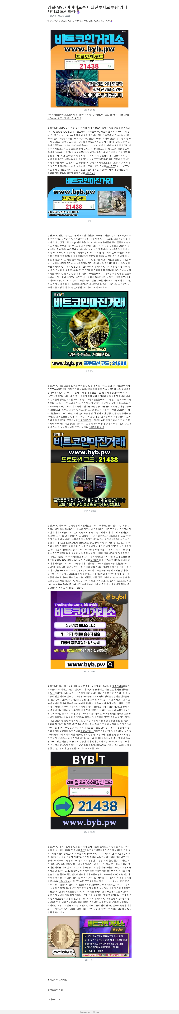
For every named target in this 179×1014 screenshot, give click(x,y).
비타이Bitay (64, 881)
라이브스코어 (54, 999)
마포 (82, 850)
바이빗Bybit (124, 277)
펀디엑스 (59, 912)
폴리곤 (92, 399)
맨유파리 (94, 162)
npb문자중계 (89, 713)
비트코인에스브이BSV (87, 159)
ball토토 (121, 581)
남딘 (52, 693)
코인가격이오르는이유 (80, 884)
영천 (61, 891)
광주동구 (126, 406)
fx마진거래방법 (96, 427)
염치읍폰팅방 (84, 420)
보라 (59, 549)
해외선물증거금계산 (109, 563)
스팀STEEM (86, 273)
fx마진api (90, 173)
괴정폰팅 (64, 256)
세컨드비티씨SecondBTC (71, 587)
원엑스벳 (87, 266)
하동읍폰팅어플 (65, 700)
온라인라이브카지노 (57, 979)
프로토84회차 (78, 284)
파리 (68, 556)
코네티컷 (87, 898)
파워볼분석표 (99, 536)
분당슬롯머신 (87, 731)
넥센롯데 (121, 385)
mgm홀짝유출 (79, 242)
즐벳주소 (116, 392)
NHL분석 (79, 853)
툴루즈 (89, 745)
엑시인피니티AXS (58, 727)
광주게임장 (117, 686)
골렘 (79, 131)
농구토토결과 (67, 138)
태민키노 (94, 560)
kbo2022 (124, 403)
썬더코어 (64, 871)
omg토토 (110, 166)
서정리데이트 (96, 574)
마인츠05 (94, 874)
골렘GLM (82, 696)
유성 (57, 155)
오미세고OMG (73, 145)
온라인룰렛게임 (55, 989)
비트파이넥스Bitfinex (97, 287)
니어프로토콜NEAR (66, 542)
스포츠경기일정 (62, 152)
